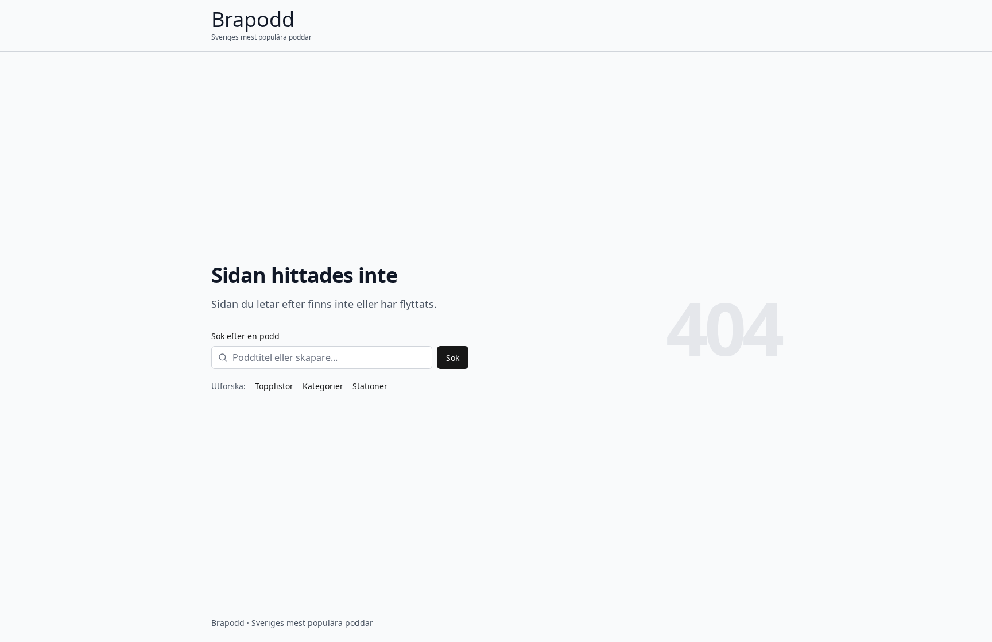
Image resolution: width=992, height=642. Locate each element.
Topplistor (274, 385)
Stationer (370, 385)
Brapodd (252, 19)
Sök (452, 357)
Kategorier (323, 385)
